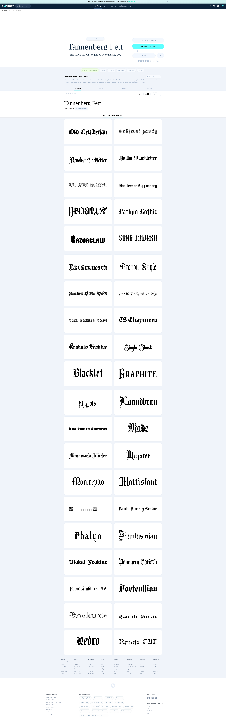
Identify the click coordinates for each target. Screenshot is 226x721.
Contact (149, 711)
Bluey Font (48, 709)
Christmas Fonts (116, 706)
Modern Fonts (119, 702)
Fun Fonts (105, 706)
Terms (149, 708)
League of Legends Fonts (99, 711)
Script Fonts (108, 698)
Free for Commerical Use (89, 70)
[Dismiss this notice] (167, 1)
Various (140, 70)
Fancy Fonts (119, 698)
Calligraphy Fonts (85, 698)
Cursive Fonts (98, 698)
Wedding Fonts (129, 706)
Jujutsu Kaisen (49, 707)
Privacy (149, 706)
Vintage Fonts (85, 706)
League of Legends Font (53, 702)
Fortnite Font (49, 714)
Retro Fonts (95, 706)
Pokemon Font (49, 704)
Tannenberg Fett (106, 80)
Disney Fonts (103, 715)
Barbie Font (49, 712)
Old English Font (125, 711)
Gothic (103, 70)
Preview (154, 92)
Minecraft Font (49, 699)
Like (144, 55)
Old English (121, 70)
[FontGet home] (7, 6)
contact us (131, 1)
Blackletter (131, 70)
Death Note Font (50, 697)
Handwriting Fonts (96, 702)
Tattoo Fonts (84, 702)
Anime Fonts (114, 711)
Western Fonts (85, 711)
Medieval (111, 70)
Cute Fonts (108, 702)
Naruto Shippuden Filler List (88, 715)
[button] (210, 6)
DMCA (148, 713)
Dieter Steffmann (153, 77)
